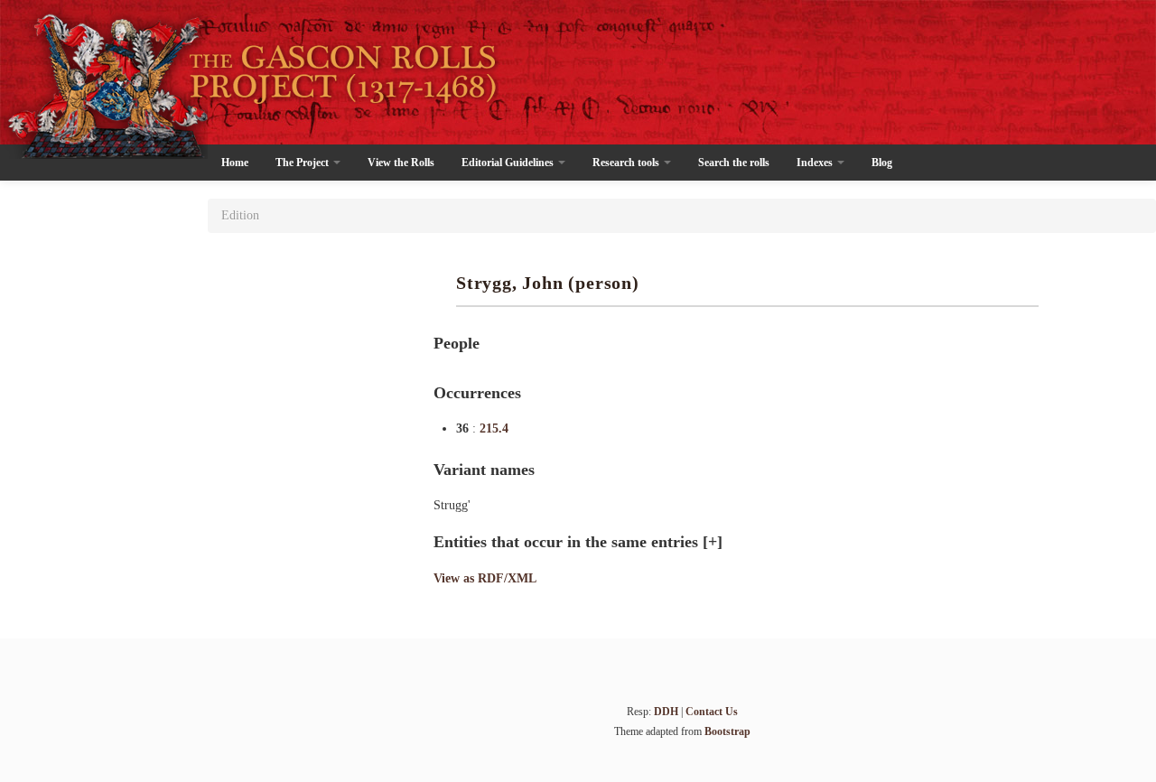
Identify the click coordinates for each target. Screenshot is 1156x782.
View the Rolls (401, 162)
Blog (882, 162)
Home (234, 162)
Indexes (816, 162)
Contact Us (711, 711)
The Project (303, 162)
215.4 (494, 428)
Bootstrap (727, 731)
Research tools (627, 162)
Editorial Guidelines (508, 162)
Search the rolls (733, 162)
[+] (712, 542)
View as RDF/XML (485, 578)
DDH (666, 711)
